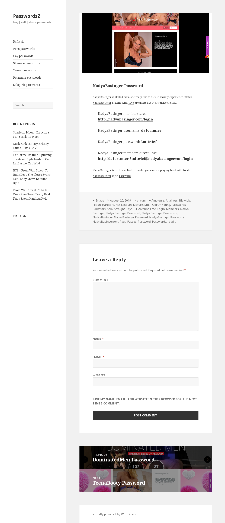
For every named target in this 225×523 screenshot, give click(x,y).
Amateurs (158, 200)
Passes (131, 222)
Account (143, 209)
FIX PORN (19, 216)
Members (172, 209)
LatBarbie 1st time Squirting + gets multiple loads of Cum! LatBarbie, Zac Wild (32, 159)
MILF (147, 205)
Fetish (97, 205)
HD (118, 205)
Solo (110, 209)
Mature (138, 205)
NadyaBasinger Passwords (167, 217)
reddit (172, 222)
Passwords (179, 205)
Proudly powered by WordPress (114, 514)
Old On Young (161, 205)
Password (144, 222)
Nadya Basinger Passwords (160, 213)
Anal (169, 200)
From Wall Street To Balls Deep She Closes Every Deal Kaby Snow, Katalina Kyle (31, 194)
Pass (123, 222)
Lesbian (126, 205)
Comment (100, 280)
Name (98, 339)
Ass (175, 200)
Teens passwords (24, 70)
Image (100, 200)
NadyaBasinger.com (105, 222)
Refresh (18, 41)
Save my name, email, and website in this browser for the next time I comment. (145, 401)
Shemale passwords (26, 63)
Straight (119, 209)
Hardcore (108, 205)
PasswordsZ (26, 16)
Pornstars (99, 209)
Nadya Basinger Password (122, 213)
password (125, 175)
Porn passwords (24, 49)
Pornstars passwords (27, 77)
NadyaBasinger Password (131, 217)
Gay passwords (23, 56)
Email (98, 357)
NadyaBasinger (102, 97)
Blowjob (184, 200)
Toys (131, 102)
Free (153, 209)
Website (99, 375)
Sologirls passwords (26, 85)
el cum (141, 200)
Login (161, 209)
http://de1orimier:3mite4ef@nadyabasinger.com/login (145, 158)
